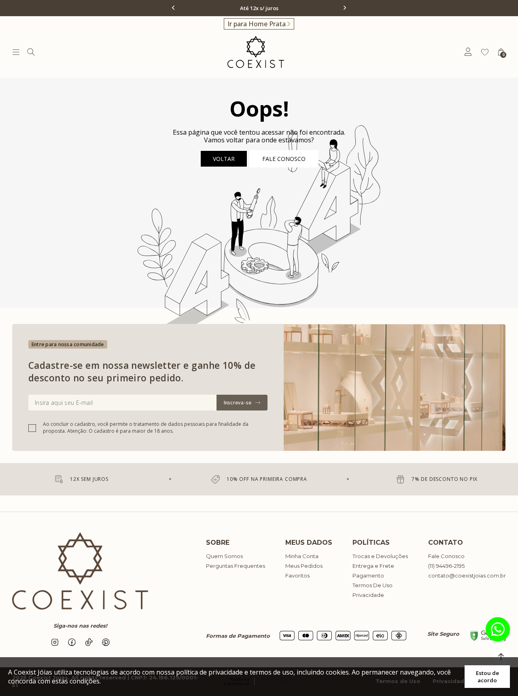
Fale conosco (284, 159)
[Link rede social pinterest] (105, 642)
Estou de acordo (487, 676)
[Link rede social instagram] (54, 642)
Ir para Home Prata (256, 23)
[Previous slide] (174, 8)
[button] (501, 657)
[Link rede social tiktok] (88, 642)
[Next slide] (344, 8)
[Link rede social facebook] (71, 642)
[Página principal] (255, 52)
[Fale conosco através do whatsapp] (497, 629)
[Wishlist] (485, 52)
